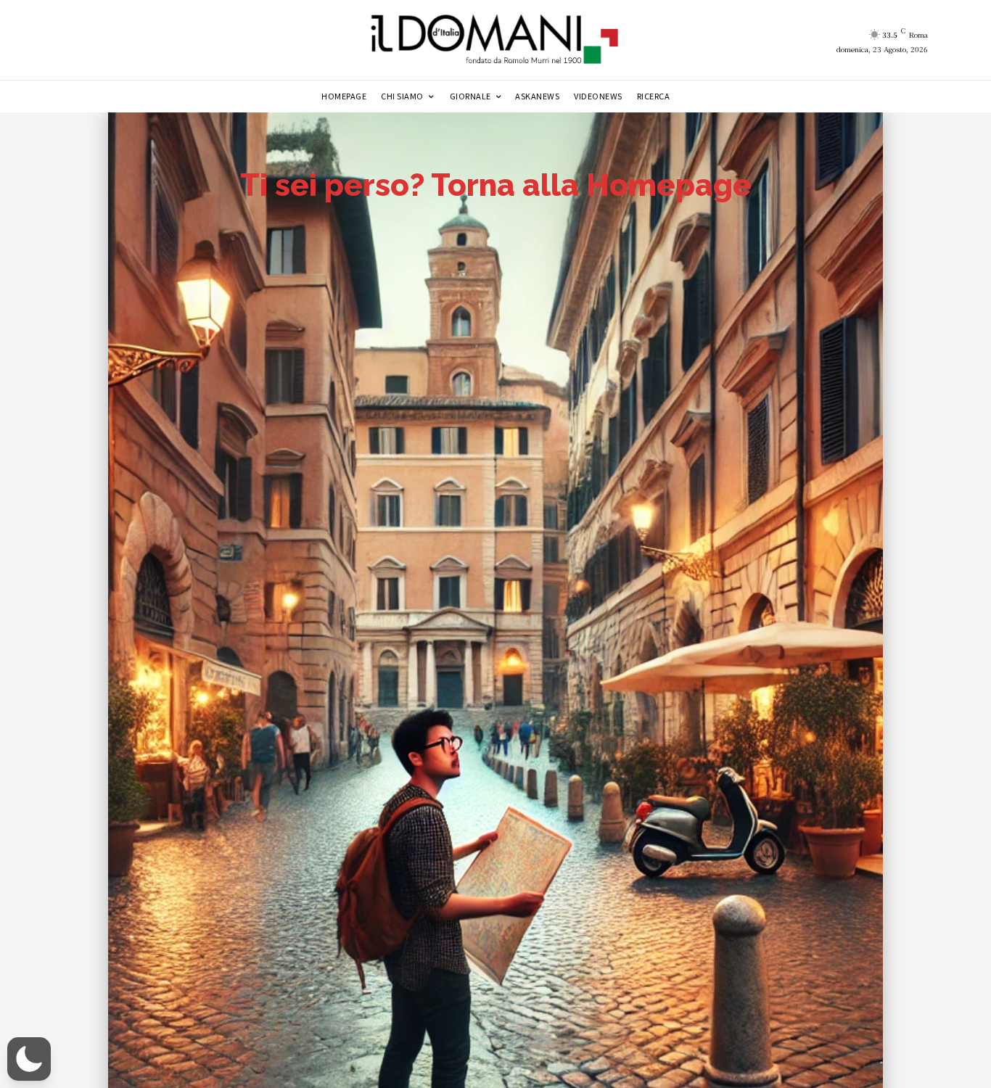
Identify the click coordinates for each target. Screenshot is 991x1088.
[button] (29, 1059)
